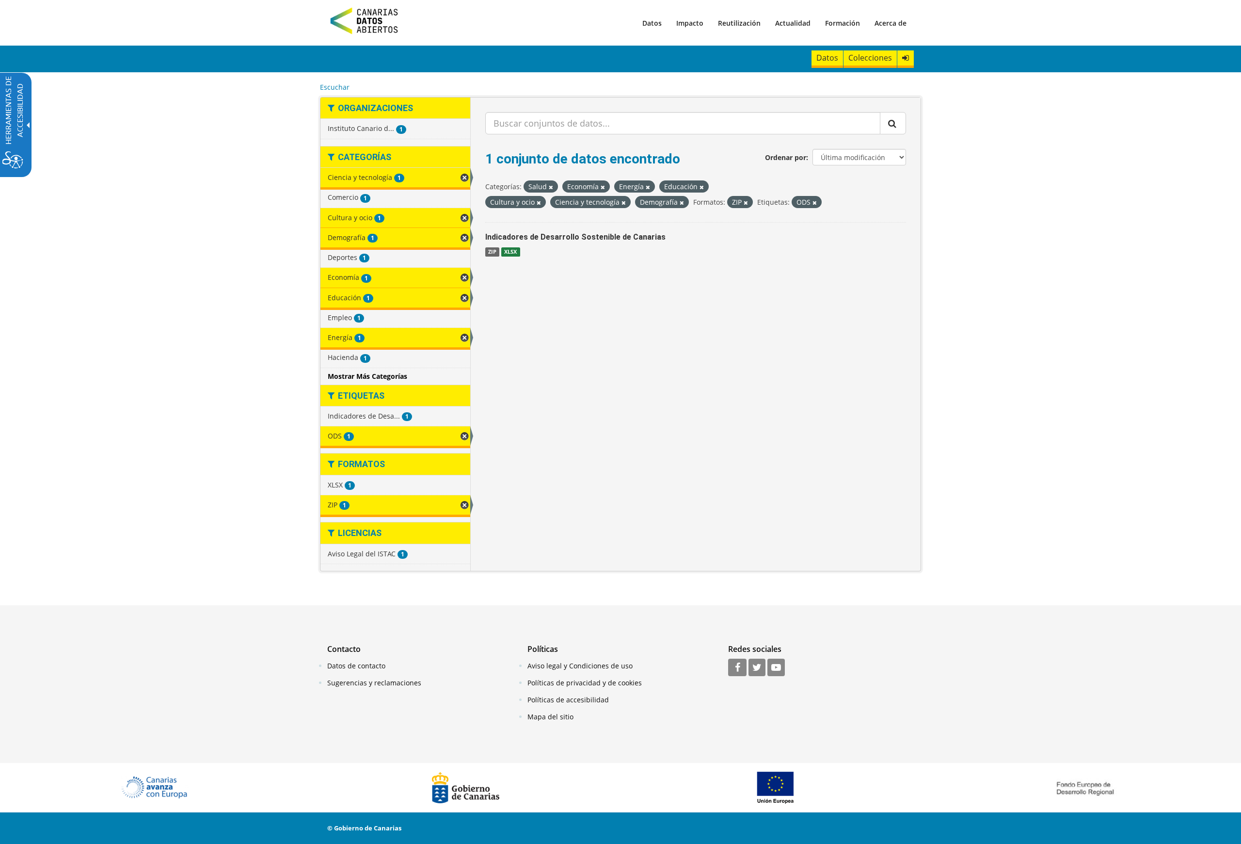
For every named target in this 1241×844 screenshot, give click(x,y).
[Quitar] (551, 187)
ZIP (492, 251)
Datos (652, 23)
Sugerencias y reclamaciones (374, 682)
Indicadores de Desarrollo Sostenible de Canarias (575, 237)
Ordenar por (785, 157)
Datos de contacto (356, 665)
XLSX (510, 251)
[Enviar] (893, 123)
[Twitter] (756, 668)
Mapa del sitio (550, 716)
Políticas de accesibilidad (568, 699)
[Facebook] (737, 668)
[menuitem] (652, 23)
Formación (842, 23)
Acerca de (891, 23)
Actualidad (793, 23)
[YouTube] (776, 668)
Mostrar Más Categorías (367, 376)
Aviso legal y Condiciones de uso (580, 665)
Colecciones (870, 57)
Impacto (689, 23)
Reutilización (739, 23)
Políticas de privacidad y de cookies (584, 682)
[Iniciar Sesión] (905, 57)
